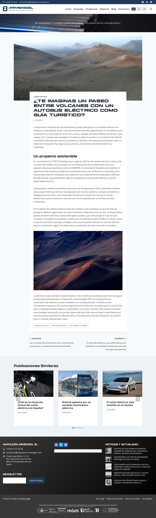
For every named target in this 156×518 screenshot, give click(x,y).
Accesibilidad (147, 499)
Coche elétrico (40, 97)
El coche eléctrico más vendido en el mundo (120, 404)
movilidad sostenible (78, 325)
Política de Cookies (132, 499)
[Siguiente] (138, 398)
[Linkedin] (66, 445)
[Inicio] (36, 23)
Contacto (123, 9)
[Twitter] (147, 2)
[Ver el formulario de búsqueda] (151, 9)
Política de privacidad (114, 499)
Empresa (78, 9)
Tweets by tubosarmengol (66, 451)
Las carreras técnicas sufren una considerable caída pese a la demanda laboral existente (52, 342)
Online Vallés (25, 499)
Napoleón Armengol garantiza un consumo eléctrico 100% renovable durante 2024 (131, 474)
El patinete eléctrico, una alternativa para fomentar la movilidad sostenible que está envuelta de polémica (106, 344)
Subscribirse (36, 480)
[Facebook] (143, 2)
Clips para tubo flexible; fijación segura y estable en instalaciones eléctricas (130, 481)
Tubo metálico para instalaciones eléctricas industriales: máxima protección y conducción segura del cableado (132, 466)
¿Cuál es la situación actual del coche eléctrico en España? (30, 405)
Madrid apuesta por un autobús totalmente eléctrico (76, 405)
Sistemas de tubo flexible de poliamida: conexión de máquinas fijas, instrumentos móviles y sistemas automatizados (131, 451)
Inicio (68, 9)
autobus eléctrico (42, 325)
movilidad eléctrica (59, 325)
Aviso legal (100, 499)
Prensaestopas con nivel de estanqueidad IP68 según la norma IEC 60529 (131, 458)
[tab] (73, 427)
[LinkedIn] (151, 2)
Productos (92, 9)
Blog (113, 9)
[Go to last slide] (18, 398)
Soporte (104, 9)
